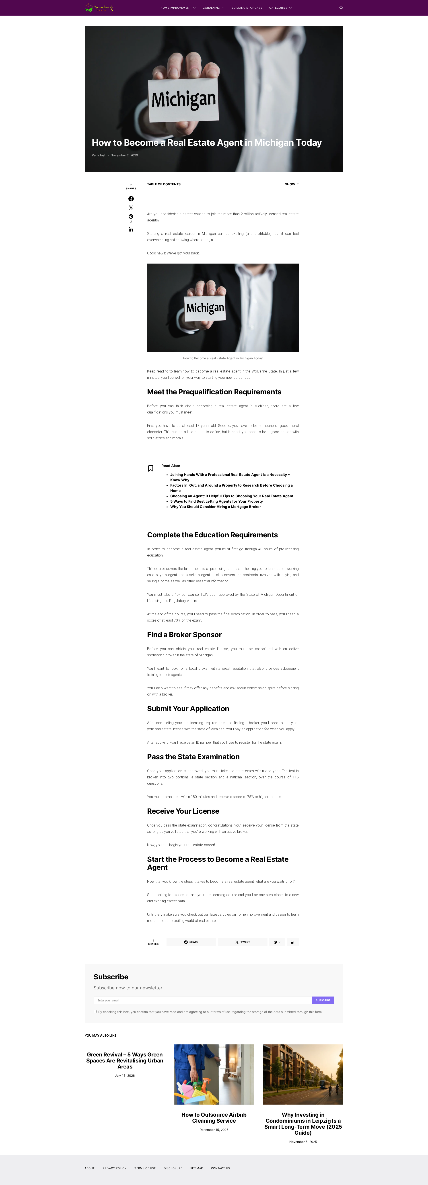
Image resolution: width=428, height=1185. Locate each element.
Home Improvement (175, 7)
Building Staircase (247, 7)
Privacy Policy (114, 1168)
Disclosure (173, 1168)
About (90, 1168)
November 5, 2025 (303, 1142)
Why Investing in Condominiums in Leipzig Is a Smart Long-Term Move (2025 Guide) (303, 1123)
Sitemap (196, 1168)
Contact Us (220, 1168)
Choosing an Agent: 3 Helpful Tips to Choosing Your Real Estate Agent (231, 496)
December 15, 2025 (214, 1130)
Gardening (211, 7)
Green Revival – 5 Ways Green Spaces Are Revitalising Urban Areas (124, 1060)
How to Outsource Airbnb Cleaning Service (213, 1117)
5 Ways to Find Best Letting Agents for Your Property (216, 501)
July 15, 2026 (125, 1075)
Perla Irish (99, 155)
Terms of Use (145, 1168)
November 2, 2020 (124, 155)
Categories (278, 7)
